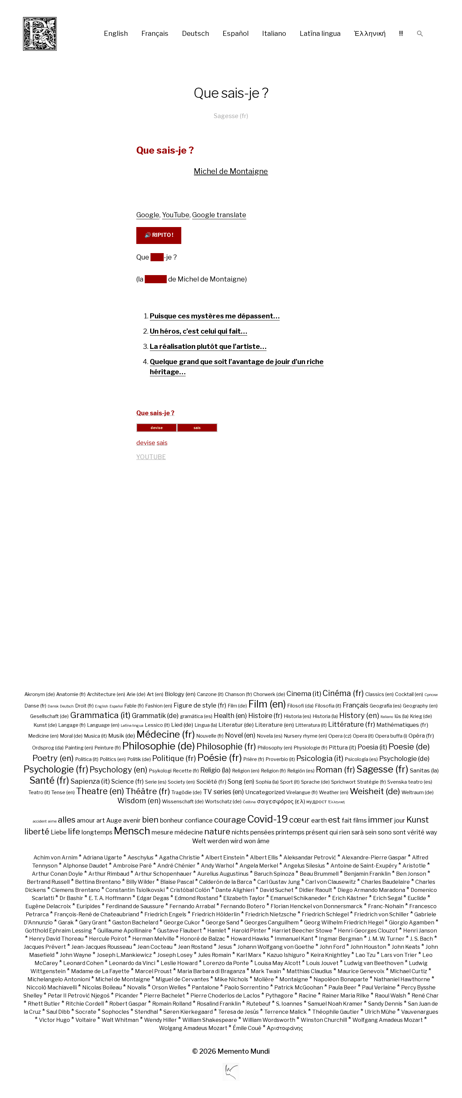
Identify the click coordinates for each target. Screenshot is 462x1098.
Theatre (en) (100, 791)
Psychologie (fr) (55, 769)
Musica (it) (95, 736)
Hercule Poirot (108, 939)
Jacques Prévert (45, 947)
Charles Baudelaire (385, 882)
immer (380, 819)
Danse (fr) (35, 706)
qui (333, 832)
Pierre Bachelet (164, 995)
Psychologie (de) (404, 759)
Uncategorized (265, 792)
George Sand (222, 922)
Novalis (136, 987)
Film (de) (237, 706)
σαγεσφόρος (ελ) (281, 801)
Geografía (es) (385, 706)
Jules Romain (214, 955)
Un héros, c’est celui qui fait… (198, 331)
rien (344, 832)
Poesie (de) (409, 747)
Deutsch (195, 33)
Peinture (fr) (107, 748)
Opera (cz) (339, 736)
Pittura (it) (342, 747)
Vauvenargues (419, 1012)
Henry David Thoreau (56, 939)
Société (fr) (211, 781)
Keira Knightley (330, 955)
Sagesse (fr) (231, 115)
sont (399, 832)
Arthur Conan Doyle (57, 874)
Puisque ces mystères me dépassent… (215, 316)
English (116, 33)
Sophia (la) (267, 782)
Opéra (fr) (421, 735)
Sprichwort (343, 782)
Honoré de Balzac (202, 939)
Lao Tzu (365, 955)
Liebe (59, 832)
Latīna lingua (320, 33)
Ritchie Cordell (85, 1004)
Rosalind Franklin (219, 1004)
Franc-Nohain (386, 906)
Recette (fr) (186, 771)
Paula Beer (342, 987)
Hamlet (216, 930)
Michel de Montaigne (231, 171)
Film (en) (267, 704)
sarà (357, 832)
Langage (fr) (72, 725)
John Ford (332, 947)
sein (370, 832)
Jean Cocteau (154, 947)
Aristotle (414, 865)
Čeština (249, 802)
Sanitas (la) (424, 770)
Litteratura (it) (311, 725)
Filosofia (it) (328, 706)
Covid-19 (267, 819)
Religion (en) (245, 771)
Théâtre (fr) (147, 791)
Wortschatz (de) (223, 802)
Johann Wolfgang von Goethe (275, 947)
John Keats (406, 947)
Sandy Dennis (385, 1004)
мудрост (316, 802)
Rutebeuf (258, 1004)
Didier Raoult (315, 890)
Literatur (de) (236, 724)
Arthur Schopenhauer (163, 874)
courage (230, 819)
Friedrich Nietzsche (270, 914)
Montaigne (293, 979)
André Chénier (176, 865)
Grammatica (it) (100, 715)
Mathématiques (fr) (402, 724)
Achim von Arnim (55, 857)
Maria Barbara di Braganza (211, 971)
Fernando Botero (243, 906)
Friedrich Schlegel (325, 914)
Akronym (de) (39, 694)
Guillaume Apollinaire (124, 930)
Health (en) (230, 716)
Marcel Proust (153, 971)
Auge (114, 820)
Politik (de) (139, 759)
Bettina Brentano (98, 882)
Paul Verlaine (379, 987)
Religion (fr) (273, 771)
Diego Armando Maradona (371, 890)
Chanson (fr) (238, 694)
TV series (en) (223, 792)
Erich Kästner (350, 898)
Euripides (88, 906)
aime (52, 821)
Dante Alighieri (234, 890)
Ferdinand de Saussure (135, 906)
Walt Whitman (120, 1020)
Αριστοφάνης (285, 1028)
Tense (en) (63, 792)
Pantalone (205, 987)
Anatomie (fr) (71, 694)
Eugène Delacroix (48, 906)
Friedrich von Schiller (381, 914)
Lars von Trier (399, 955)
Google (147, 215)
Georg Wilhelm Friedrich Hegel (344, 922)
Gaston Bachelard (135, 922)
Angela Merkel (258, 865)
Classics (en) (379, 694)
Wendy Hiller (160, 1020)
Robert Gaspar (128, 1004)
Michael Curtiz (408, 971)
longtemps (97, 832)
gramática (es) (196, 716)
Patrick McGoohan (298, 987)
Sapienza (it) (90, 781)
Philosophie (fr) (226, 746)
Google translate (219, 215)
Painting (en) (79, 748)
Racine (308, 995)
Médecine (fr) (165, 734)
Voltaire (85, 1020)
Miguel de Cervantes (182, 979)
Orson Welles (169, 987)
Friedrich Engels (165, 914)
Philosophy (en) (274, 748)
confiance (199, 820)
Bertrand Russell (48, 882)
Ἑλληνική (370, 33)
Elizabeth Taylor (244, 898)
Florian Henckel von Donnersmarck (317, 906)
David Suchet (277, 890)
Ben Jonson (411, 874)
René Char (425, 995)
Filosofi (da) (300, 706)
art (100, 820)
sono (385, 832)
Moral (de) (71, 736)
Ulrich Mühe (380, 1012)
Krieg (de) (421, 716)
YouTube (175, 215)
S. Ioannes (289, 1004)
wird (236, 841)
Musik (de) (121, 735)
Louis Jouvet (322, 963)
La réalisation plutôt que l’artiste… (208, 346)
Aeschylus (141, 857)
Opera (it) (363, 736)
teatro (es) (420, 782)
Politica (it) (86, 759)
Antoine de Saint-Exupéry (363, 865)
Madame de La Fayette (100, 971)
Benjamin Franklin (367, 874)
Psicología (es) (361, 759)
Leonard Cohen (83, 963)
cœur (299, 819)
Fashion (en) (158, 706)
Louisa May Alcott (277, 963)
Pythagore (279, 995)
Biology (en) (180, 694)
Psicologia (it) (319, 758)
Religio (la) (215, 770)
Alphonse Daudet (85, 865)
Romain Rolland (171, 1004)
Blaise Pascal (177, 882)
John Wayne (75, 955)
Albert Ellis (264, 857)
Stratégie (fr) (371, 782)
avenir (132, 820)
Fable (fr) (134, 706)
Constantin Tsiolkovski (135, 890)
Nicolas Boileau (102, 987)
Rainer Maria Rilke (345, 995)
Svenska (397, 782)
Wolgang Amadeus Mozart (193, 1028)
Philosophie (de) (158, 746)
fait (347, 820)
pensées (262, 832)
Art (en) (155, 694)
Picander (126, 995)
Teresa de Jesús (238, 1012)
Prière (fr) (253, 759)
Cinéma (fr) (343, 693)
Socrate (85, 1012)
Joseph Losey (174, 955)
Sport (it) (290, 782)
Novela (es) (269, 736)
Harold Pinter (249, 930)
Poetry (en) (53, 758)
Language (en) (103, 725)
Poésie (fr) (219, 757)
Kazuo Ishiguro (286, 955)
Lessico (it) (157, 725)
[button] (420, 34)
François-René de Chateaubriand (96, 914)
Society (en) (181, 782)
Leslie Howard (179, 963)
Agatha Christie (179, 857)
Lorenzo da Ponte (226, 963)
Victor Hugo (54, 1020)
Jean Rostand (195, 947)
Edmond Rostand (196, 898)
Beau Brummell (319, 874)
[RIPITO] (52, 34)
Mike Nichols (231, 979)
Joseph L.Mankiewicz (124, 955)
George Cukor (182, 922)
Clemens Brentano (75, 890)
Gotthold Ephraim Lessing (58, 930)
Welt (199, 841)
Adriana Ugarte (102, 857)
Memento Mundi (243, 1051)
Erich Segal (387, 898)
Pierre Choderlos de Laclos (225, 995)
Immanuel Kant (294, 939)
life (74, 831)
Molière (264, 979)
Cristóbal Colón (190, 890)
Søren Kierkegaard (188, 1012)
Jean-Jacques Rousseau (101, 947)
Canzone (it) (210, 694)
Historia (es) (297, 716)
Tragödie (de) (186, 792)
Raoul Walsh (390, 995)
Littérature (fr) (351, 724)
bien (150, 819)
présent (317, 832)
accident (40, 821)
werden (218, 841)
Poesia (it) (372, 747)
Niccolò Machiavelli (51, 987)
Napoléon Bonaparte (341, 979)
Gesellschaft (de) (49, 716)
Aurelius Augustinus (223, 874)
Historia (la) (325, 716)
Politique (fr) (174, 758)
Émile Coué (247, 1028)
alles (66, 819)
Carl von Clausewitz (330, 882)
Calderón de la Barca (225, 882)
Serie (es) (155, 782)
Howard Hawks (250, 939)
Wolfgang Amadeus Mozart (387, 1020)
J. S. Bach (421, 939)
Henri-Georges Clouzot (368, 930)
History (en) (359, 715)
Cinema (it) (303, 693)
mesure (162, 832)
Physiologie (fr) (310, 748)
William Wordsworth (268, 1020)
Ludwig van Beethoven (373, 963)
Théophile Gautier (335, 1012)
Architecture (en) (106, 694)
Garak (66, 922)
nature (217, 831)
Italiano (274, 33)
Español (236, 33)
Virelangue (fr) (302, 792)
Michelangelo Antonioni (58, 979)
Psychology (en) (118, 770)
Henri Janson (420, 930)
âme (263, 841)
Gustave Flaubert (179, 930)
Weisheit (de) (375, 791)
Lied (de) (182, 724)
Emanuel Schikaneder (298, 898)
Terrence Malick (285, 1012)
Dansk (53, 706)
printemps (290, 832)
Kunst (418, 819)
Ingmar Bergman (341, 939)
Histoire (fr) (265, 716)
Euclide (417, 898)
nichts (240, 832)
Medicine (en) (43, 736)
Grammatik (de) (155, 716)
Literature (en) (274, 724)
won (250, 841)
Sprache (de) (315, 782)
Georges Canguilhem (272, 922)
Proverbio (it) (280, 759)
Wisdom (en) (139, 800)
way (431, 832)
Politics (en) (113, 759)
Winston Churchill (324, 1020)
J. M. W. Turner (386, 939)
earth (319, 820)
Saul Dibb (58, 1012)
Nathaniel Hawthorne (402, 979)
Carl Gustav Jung (278, 882)
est (334, 819)
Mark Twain (266, 971)
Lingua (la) (205, 725)
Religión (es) (301, 771)
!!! (401, 33)
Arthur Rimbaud (108, 874)
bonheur (171, 820)
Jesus (225, 947)
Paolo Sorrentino (246, 987)
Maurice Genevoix (361, 971)
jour (399, 820)
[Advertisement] (231, 578)
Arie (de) (135, 694)
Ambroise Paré (132, 865)
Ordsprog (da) (48, 748)
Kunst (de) (45, 725)
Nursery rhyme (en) (305, 736)
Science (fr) (127, 781)
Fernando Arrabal (192, 906)
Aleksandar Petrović (309, 857)
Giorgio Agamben (411, 922)
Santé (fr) (49, 780)
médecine (189, 832)
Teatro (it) (39, 792)
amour (86, 820)
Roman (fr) (335, 770)
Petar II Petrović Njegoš (79, 995)
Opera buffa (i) (391, 736)
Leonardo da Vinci (132, 963)
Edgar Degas (153, 898)
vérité (415, 832)
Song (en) (241, 781)
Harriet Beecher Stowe (302, 930)
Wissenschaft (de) (183, 802)
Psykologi (160, 771)
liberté (36, 831)
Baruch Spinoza (274, 874)
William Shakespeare (209, 1020)
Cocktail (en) (409, 694)
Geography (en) (420, 706)
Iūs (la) (401, 716)
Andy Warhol (217, 865)
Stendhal (146, 1012)
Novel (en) (240, 735)
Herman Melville (153, 939)
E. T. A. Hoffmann (110, 898)
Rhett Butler (44, 1004)
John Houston (368, 947)
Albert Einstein (225, 857)
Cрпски (431, 695)
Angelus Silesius (304, 865)
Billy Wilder (140, 882)
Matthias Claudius (309, 971)
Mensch (132, 831)
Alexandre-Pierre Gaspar (374, 857)
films (360, 820)
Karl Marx (248, 955)
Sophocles (115, 1012)
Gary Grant (93, 922)
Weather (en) (333, 792)
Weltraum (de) (417, 792)
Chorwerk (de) (269, 694)
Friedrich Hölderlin (216, 914)
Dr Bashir (71, 898)
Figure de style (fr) (200, 705)
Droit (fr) (84, 706)
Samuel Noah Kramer (335, 1004)
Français (154, 33)
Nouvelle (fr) (210, 736)
